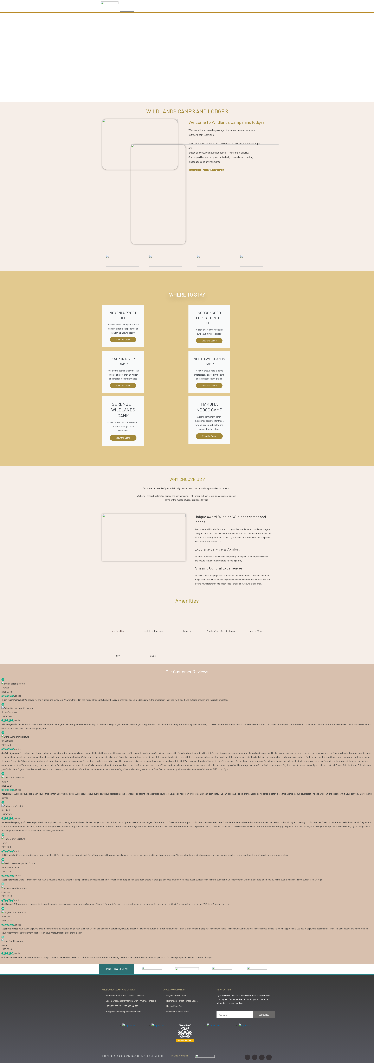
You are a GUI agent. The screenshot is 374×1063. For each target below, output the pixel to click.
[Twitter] (262, 1057)
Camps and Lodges (147, 8)
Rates (184, 8)
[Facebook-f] (254, 1057)
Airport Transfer (203, 8)
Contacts (242, 8)
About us (169, 8)
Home (127, 8)
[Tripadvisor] (269, 1057)
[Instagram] (247, 1057)
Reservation (195, 170)
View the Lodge (123, 385)
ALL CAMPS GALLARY (213, 170)
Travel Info (224, 8)
